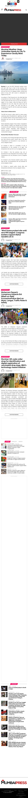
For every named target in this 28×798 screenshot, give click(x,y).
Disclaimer (21, 791)
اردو (14, 1)
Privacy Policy (21, 793)
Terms (25, 790)
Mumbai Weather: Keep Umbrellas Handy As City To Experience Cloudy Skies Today (13, 174)
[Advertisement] (14, 28)
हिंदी (9, 1)
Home (15, 790)
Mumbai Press (9, 59)
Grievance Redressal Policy (21, 796)
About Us (20, 790)
